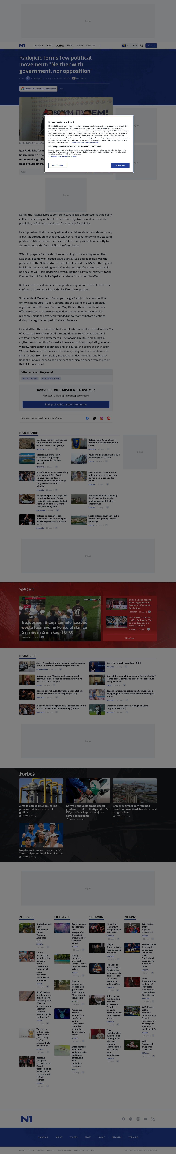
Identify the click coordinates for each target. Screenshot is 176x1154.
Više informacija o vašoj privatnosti (85, 142)
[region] (89, 144)
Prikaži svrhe (57, 165)
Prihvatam (120, 165)
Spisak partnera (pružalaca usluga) (62, 157)
